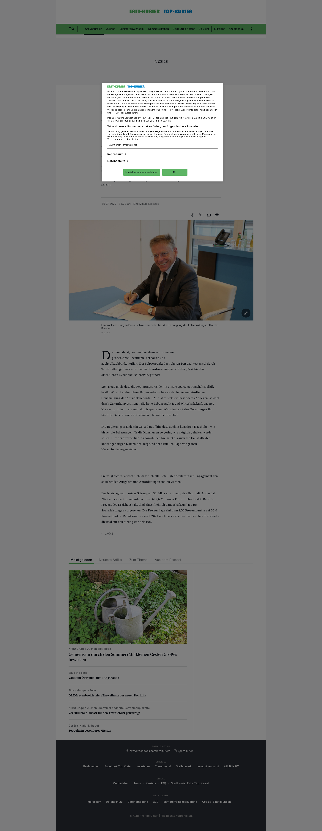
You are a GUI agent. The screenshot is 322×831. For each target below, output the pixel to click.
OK (174, 172)
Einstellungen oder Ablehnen (141, 172)
